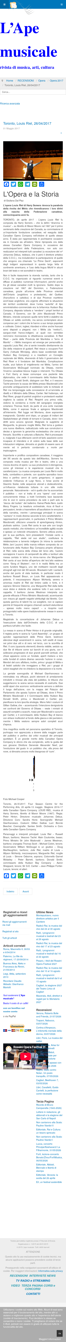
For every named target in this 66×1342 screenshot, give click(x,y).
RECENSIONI (26, 80)
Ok (59, 1333)
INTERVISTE (37, 1276)
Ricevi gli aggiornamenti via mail (14, 923)
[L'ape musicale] (22, 4)
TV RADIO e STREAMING (33, 1280)
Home (9, 80)
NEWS (51, 1276)
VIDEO (15, 1285)
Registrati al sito (10, 931)
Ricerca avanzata (10, 103)
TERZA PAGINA (32, 1285)
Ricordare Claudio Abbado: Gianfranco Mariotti (13, 984)
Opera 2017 (56, 80)
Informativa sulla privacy (50, 1270)
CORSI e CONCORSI (40, 1287)
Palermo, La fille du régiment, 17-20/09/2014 (15, 958)
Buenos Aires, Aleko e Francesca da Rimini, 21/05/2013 (14, 966)
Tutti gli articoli (9, 937)
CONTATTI (33, 1294)
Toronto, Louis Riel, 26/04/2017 (27, 123)
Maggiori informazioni (50, 1339)
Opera (41, 80)
